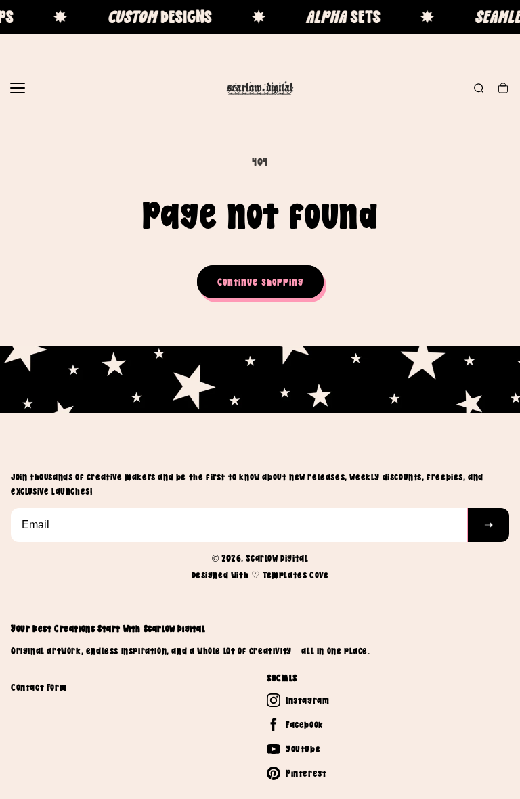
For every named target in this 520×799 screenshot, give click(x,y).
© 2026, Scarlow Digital (260, 558)
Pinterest (306, 773)
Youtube (303, 749)
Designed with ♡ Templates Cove (260, 575)
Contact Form (38, 687)
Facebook (305, 724)
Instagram (307, 700)
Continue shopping (260, 282)
